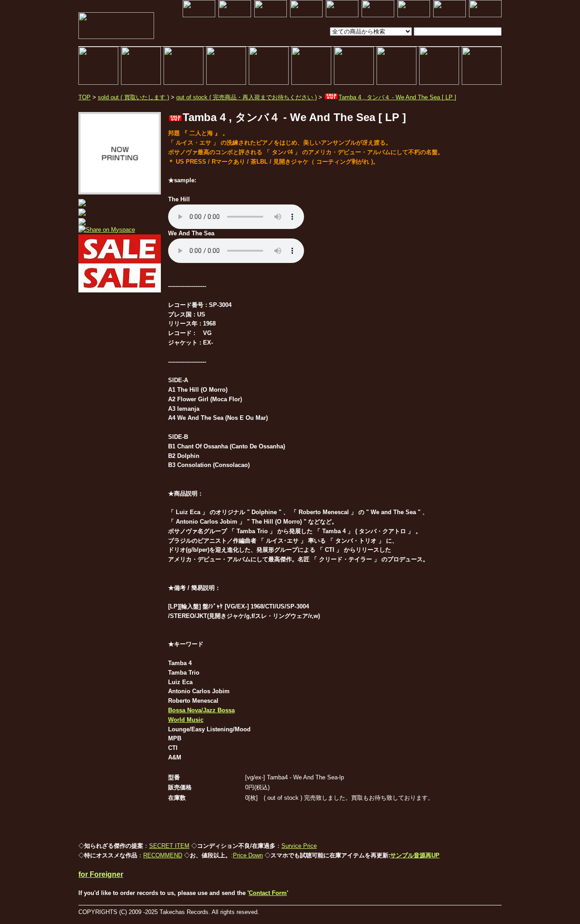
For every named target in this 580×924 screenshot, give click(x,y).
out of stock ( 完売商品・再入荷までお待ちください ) (246, 97)
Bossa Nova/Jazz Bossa (201, 710)
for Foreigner (100, 874)
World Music (185, 719)
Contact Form (268, 893)
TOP (84, 97)
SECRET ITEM (169, 845)
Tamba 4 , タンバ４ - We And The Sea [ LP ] (397, 97)
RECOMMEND (162, 855)
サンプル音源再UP (415, 855)
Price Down (248, 855)
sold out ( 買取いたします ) (133, 97)
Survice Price (299, 845)
